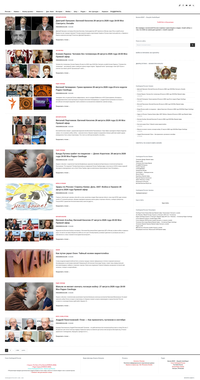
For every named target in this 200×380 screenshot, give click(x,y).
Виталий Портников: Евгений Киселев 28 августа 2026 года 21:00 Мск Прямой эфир (160, 104)
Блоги (57, 316)
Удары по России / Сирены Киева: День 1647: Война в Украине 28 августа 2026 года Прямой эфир (164, 114)
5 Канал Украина (140, 166)
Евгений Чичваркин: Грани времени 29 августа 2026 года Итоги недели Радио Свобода (161, 99)
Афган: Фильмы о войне (143, 179)
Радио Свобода (60, 83)
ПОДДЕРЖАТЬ (115, 11)
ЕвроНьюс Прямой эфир (143, 176)
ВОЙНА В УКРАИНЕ (61, 183)
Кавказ (16, 11)
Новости (39, 11)
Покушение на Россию (142, 181)
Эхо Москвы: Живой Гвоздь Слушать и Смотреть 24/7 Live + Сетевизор (156, 214)
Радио (83, 11)
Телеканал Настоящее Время (144, 163)
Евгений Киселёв (61, 17)
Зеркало (105, 11)
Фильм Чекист (140, 174)
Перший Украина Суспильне (143, 177)
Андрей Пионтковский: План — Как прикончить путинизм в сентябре (90, 320)
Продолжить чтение (63, 39)
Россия (7, 11)
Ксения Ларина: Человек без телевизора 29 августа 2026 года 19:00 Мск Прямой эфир (161, 94)
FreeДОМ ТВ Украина (141, 165)
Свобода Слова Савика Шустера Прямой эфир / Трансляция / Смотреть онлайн (158, 213)
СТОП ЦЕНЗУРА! (140, 168)
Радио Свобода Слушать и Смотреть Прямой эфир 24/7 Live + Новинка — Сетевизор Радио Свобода (164, 216)
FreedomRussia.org (61, 26)
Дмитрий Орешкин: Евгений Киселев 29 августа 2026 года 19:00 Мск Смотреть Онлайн (161, 89)
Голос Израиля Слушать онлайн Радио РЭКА (148, 218)
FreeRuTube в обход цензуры (165, 22)
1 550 (17, 350)
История (59, 11)
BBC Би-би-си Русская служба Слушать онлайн (149, 227)
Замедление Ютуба (141, 170)
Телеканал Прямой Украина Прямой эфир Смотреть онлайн (152, 224)
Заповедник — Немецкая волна (144, 172)
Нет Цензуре (93, 11)
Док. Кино (50, 11)
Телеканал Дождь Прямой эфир (145, 159)
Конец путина (27, 11)
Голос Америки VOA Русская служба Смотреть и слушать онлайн (154, 220)
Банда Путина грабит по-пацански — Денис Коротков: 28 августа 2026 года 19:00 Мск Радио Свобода (165, 109)
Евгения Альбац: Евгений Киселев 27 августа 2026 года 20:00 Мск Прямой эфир (159, 119)
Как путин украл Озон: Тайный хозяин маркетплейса (82, 253)
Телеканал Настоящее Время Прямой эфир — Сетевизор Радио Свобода (156, 222)
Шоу (75, 11)
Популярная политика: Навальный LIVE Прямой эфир (151, 229)
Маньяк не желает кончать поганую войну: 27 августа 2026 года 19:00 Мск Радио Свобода (162, 129)
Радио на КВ (139, 161)
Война (68, 11)
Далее (23, 350)
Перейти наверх (189, 378)
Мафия (58, 249)
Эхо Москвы (59, 50)
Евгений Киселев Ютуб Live (143, 183)
